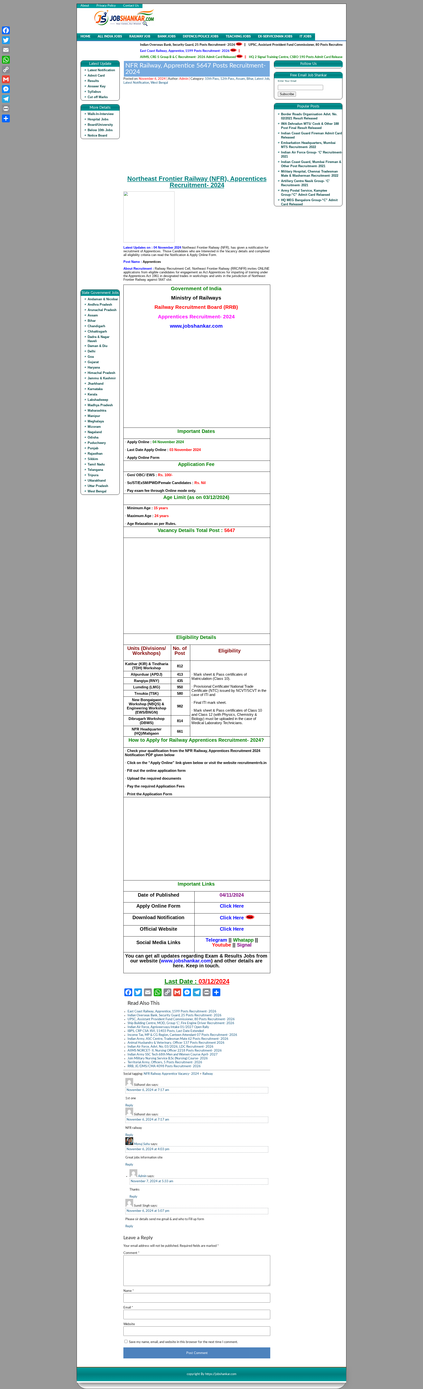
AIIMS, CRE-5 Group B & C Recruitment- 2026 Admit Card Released (158, 57)
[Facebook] (6, 30)
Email (128, 1307)
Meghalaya (96, 421)
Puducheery (97, 443)
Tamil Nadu (96, 464)
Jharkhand (96, 383)
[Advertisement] (101, 216)
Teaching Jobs (238, 36)
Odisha (93, 437)
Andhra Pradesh (100, 304)
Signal (244, 945)
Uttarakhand (97, 480)
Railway (207, 1074)
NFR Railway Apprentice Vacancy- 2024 (171, 1074)
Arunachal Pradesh (102, 310)
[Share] (6, 118)
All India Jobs (110, 36)
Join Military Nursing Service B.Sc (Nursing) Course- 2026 (168, 1058)
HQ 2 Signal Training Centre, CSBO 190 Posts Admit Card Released (266, 57)
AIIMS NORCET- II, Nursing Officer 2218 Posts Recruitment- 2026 (175, 1050)
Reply (129, 1105)
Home (85, 36)
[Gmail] (6, 79)
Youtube (221, 945)
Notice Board (97, 135)
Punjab (93, 448)
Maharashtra (97, 410)
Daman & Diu (97, 346)
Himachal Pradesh (101, 373)
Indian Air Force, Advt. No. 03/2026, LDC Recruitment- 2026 (170, 1046)
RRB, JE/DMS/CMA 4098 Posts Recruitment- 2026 (164, 1066)
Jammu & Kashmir (102, 378)
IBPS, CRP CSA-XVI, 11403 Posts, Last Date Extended (166, 1031)
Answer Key (97, 86)
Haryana (94, 367)
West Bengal (97, 491)
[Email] (6, 50)
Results (93, 81)
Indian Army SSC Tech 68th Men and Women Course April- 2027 (173, 1054)
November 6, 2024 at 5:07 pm (148, 1211)
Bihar (92, 321)
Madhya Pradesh (100, 405)
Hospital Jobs (98, 119)
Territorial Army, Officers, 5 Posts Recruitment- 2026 (165, 1062)
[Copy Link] (6, 69)
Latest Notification (101, 70)
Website (129, 1324)
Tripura (93, 475)
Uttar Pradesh (98, 486)
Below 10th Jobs (100, 130)
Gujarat (93, 362)
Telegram (216, 940)
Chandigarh (96, 326)
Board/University (100, 125)
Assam (93, 315)
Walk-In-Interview (101, 114)
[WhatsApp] (6, 60)
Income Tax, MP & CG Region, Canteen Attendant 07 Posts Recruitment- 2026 (182, 1035)
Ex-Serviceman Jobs (275, 36)
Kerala (92, 394)
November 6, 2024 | (153, 79)
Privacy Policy (106, 5)
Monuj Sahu (142, 1144)
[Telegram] (6, 99)
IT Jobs (305, 36)
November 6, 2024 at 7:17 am (148, 1090)
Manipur (94, 416)
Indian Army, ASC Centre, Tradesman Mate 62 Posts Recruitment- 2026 (178, 1039)
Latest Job (262, 79)
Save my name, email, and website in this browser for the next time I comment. (183, 1342)
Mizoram (94, 426)
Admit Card (96, 75)
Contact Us (131, 5)
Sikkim (93, 459)
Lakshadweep (98, 400)
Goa (91, 357)
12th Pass (227, 79)
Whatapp (243, 940)
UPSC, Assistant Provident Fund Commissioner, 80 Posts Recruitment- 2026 (272, 44)
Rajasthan (95, 453)
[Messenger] (6, 89)
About (85, 5)
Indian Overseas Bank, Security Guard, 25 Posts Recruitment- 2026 (157, 44)
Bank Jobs (167, 36)
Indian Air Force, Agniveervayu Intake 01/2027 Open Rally (168, 1027)
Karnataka (95, 389)
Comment (131, 1253)
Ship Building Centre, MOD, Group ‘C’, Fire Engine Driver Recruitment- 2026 (181, 1023)
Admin (142, 1176)
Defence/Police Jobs (200, 36)
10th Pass (212, 79)
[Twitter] (6, 40)
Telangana (95, 470)
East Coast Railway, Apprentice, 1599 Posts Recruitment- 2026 (155, 51)
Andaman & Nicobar (103, 299)
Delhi (91, 351)
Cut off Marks (98, 97)
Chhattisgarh (97, 331)
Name (128, 1291)
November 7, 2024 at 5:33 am (152, 1181)
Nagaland (95, 432)
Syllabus (94, 91)
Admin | (184, 79)
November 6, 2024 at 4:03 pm (148, 1149)
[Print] (6, 109)
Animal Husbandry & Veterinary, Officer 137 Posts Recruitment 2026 (176, 1042)
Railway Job (139, 36)
